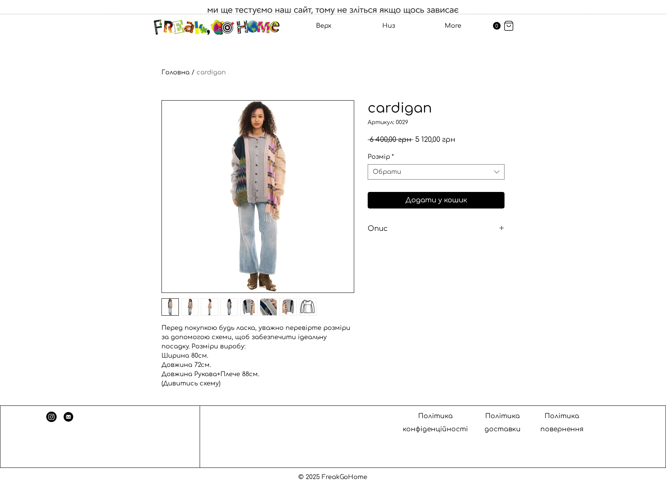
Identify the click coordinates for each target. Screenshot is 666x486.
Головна (175, 72)
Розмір (381, 156)
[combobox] (436, 172)
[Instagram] (51, 417)
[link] (497, 26)
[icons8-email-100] (68, 417)
